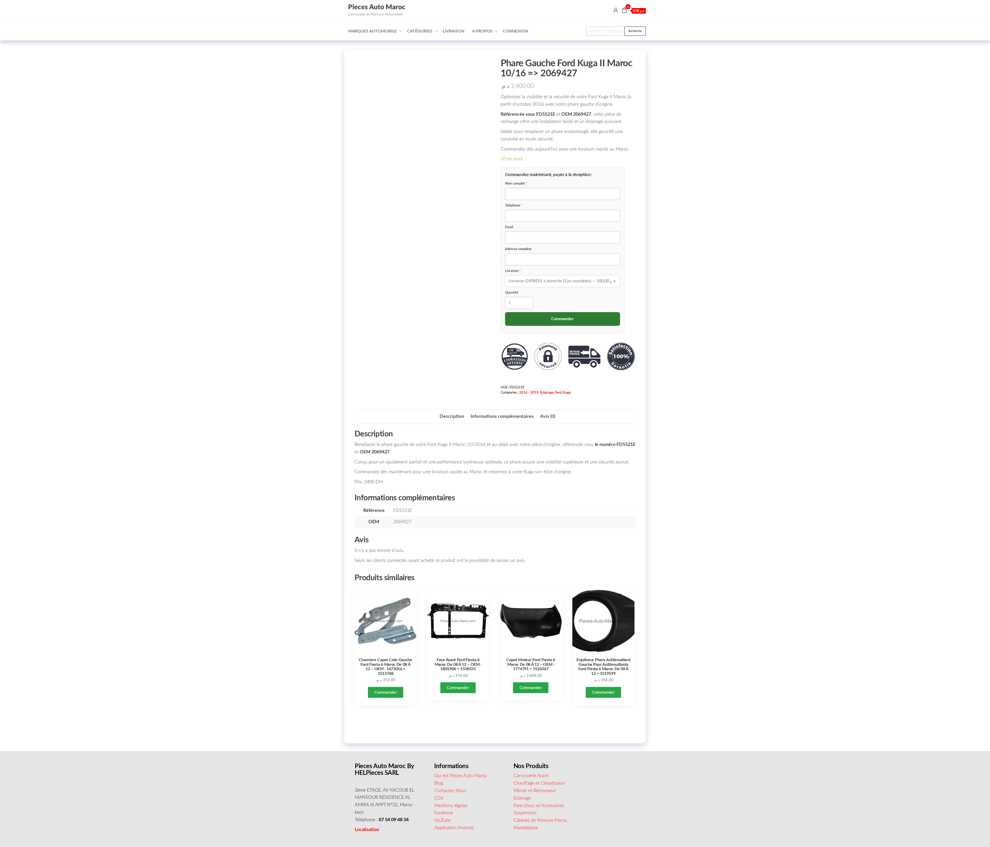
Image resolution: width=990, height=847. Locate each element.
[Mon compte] (615, 10)
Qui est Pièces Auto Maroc (460, 776)
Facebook (443, 813)
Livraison (453, 31)
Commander (385, 692)
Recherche (635, 31)
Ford (558, 392)
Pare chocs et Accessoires (539, 805)
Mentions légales (451, 805)
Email (509, 227)
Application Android (454, 828)
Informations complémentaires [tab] (502, 416)
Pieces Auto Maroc (376, 7)
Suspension (525, 813)
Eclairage (547, 392)
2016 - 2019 (529, 392)
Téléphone (513, 205)
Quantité (511, 292)
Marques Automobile (372, 31)
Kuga (567, 392)
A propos (482, 31)
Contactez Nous (450, 790)
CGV (439, 798)
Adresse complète (518, 249)
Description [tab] (452, 416)
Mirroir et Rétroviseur (535, 790)
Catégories (419, 31)
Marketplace (526, 828)
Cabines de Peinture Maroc (540, 820)
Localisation (367, 829)
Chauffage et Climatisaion (539, 783)
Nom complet (516, 183)
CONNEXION (515, 31)
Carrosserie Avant (531, 776)
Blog (438, 783)
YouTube (442, 820)
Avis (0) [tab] (547, 416)
